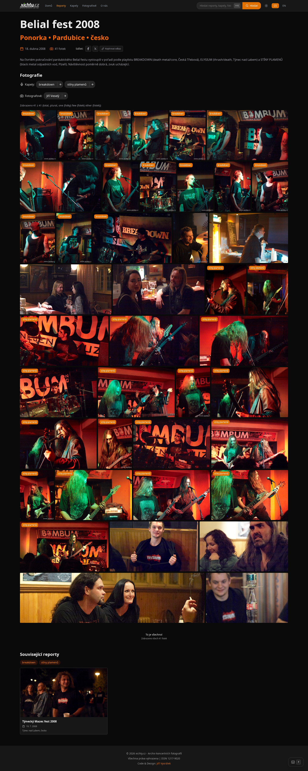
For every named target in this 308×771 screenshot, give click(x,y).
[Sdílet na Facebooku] (88, 49)
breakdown (46, 84)
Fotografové (89, 5)
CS (275, 5)
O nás (104, 5)
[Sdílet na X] (95, 49)
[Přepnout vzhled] (266, 5)
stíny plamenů (76, 84)
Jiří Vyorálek (164, 763)
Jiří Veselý (53, 96)
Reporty (61, 5)
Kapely (74, 5)
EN (284, 5)
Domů (48, 5)
